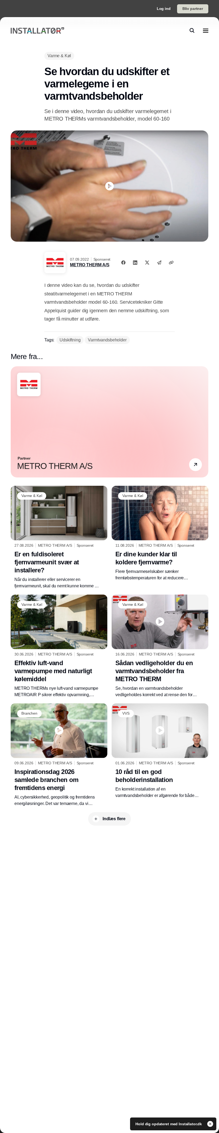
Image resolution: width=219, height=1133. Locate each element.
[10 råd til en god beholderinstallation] (160, 751)
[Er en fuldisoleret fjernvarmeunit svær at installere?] (59, 537)
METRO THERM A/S (90, 265)
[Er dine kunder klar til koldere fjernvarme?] (160, 533)
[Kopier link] (171, 262)
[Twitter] (147, 262)
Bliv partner (192, 8)
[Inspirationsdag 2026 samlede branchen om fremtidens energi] (59, 755)
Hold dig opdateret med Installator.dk (169, 1124)
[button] (195, 464)
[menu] (205, 30)
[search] (192, 30)
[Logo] (37, 30)
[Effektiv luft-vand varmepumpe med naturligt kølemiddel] (59, 646)
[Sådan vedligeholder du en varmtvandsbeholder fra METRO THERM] (160, 646)
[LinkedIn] (135, 262)
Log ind (164, 8)
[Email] (159, 262)
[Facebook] (123, 262)
